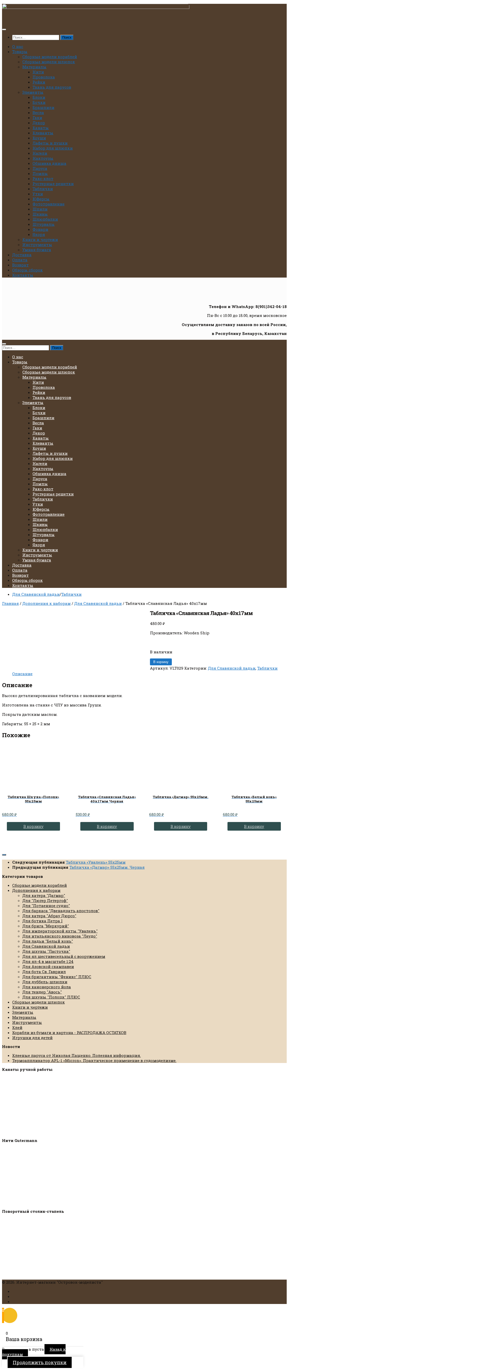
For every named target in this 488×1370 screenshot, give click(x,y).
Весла (38, 112)
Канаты (41, 127)
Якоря (39, 234)
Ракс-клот (43, 178)
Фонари (40, 229)
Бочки (39, 102)
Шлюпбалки (45, 219)
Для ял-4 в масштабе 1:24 (47, 961)
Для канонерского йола (46, 986)
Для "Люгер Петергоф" (45, 900)
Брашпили (43, 107)
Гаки (37, 117)
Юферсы (41, 198)
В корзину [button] (33, 826)
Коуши (39, 137)
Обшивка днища (49, 163)
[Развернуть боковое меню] (4, 855)
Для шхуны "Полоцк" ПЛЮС (51, 997)
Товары (19, 51)
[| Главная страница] (95, 7)
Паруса (40, 168)
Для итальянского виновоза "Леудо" (59, 936)
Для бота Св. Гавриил (44, 971)
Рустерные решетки (53, 183)
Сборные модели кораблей (49, 56)
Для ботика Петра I (42, 920)
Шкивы (40, 214)
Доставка (22, 254)
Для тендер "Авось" (42, 991)
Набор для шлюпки (53, 148)
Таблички (43, 188)
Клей (17, 1027)
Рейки (39, 82)
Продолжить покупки (40, 1362)
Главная (10, 603)
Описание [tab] (22, 673)
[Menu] (4, 29)
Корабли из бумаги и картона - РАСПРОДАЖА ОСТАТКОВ (69, 1032)
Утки (38, 193)
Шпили (40, 209)
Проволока (44, 76)
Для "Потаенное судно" (46, 905)
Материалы (34, 66)
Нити (38, 71)
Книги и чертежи (40, 239)
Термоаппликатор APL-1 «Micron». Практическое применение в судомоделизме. (94, 1060)
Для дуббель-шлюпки (44, 981)
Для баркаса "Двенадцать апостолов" (60, 910)
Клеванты (43, 132)
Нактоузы (43, 158)
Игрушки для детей (32, 1037)
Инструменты (37, 244)
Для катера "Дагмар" (43, 895)
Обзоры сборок (27, 269)
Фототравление (49, 203)
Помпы (40, 173)
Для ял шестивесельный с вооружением (63, 956)
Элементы (32, 92)
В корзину (161, 662)
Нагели (40, 153)
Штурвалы (44, 224)
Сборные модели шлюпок (48, 61)
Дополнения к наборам (46, 603)
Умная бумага (36, 249)
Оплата (19, 259)
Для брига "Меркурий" (45, 925)
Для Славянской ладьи (36, 594)
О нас (17, 46)
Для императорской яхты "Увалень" (60, 930)
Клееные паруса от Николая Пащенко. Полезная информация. (76, 1055)
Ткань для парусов (52, 87)
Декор (39, 122)
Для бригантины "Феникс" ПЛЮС (56, 976)
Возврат (20, 264)
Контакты (22, 275)
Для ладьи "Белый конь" (47, 941)
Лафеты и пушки (50, 143)
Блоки (39, 97)
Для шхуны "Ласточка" (46, 951)
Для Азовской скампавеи (48, 966)
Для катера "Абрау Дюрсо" (49, 915)
